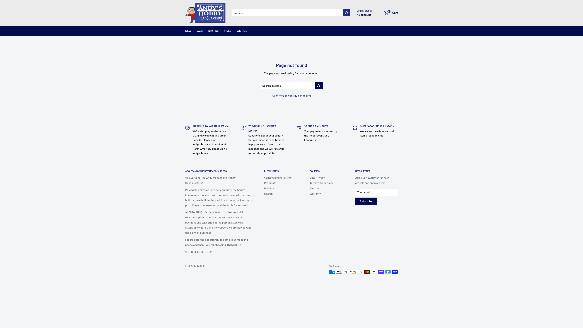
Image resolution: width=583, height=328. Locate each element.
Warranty (315, 193)
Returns (314, 188)
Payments (270, 182)
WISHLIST (243, 30)
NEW (188, 30)
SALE (199, 30)
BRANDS (213, 30)
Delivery (269, 188)
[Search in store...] (319, 85)
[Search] (346, 12)
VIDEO (227, 30)
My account (364, 14)
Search (268, 193)
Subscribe (366, 201)
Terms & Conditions (322, 182)
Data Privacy (317, 177)
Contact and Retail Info (278, 177)
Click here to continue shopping (291, 95)
